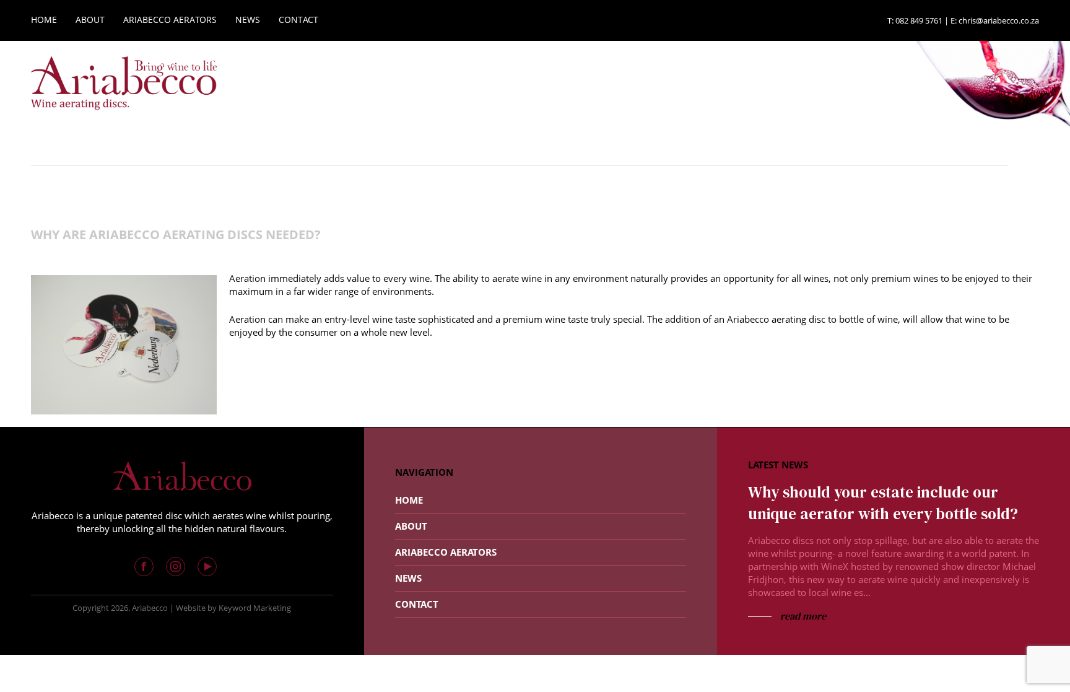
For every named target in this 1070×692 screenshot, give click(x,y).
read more (802, 616)
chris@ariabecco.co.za (999, 20)
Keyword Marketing (255, 607)
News (408, 578)
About (411, 526)
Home (409, 500)
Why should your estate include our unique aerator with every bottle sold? (883, 502)
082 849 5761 (918, 20)
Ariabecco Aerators (446, 552)
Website (191, 607)
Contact (416, 604)
